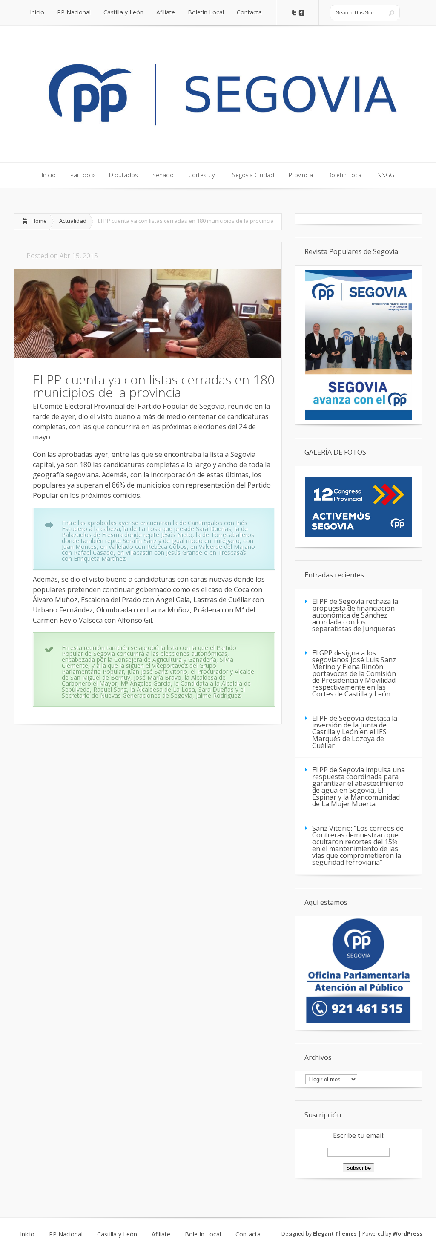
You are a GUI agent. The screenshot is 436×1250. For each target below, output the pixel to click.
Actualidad (72, 221)
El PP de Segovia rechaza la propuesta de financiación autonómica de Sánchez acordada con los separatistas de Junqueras (355, 615)
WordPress (407, 1233)
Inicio (27, 1234)
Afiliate (161, 1234)
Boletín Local (203, 1234)
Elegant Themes (335, 1233)
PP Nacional (66, 1234)
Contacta (248, 1234)
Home (39, 221)
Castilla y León (117, 1234)
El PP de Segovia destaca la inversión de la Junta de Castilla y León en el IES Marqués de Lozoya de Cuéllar (354, 731)
